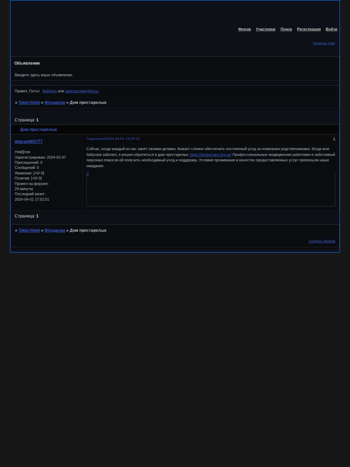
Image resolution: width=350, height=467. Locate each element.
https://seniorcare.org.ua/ (210, 154)
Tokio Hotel (29, 102)
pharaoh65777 (29, 141)
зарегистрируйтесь (81, 91)
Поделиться (96, 139)
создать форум (322, 241)
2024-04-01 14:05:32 (123, 139)
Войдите (49, 91)
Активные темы (324, 43)
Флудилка (54, 102)
